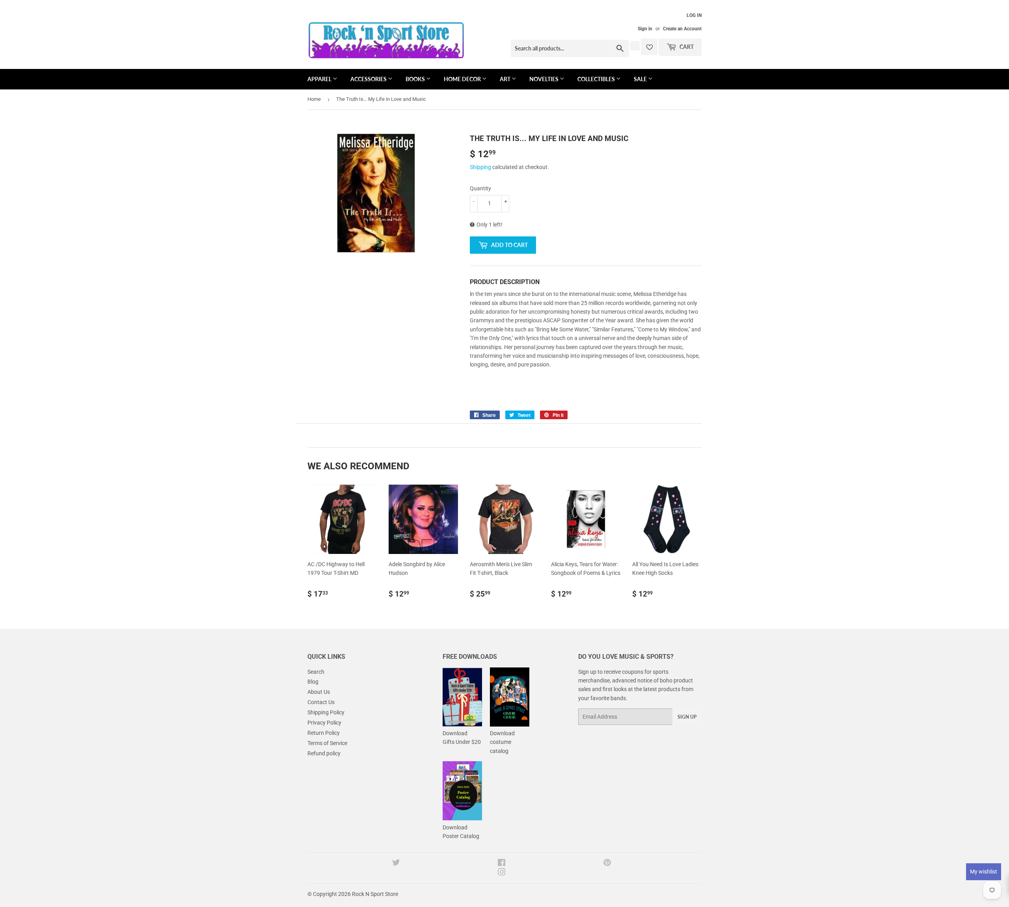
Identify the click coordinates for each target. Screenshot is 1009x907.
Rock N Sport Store (375, 894)
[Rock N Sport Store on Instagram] (502, 873)
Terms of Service (327, 743)
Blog (312, 681)
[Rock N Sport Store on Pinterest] (607, 864)
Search (315, 672)
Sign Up (687, 717)
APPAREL (320, 79)
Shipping (480, 167)
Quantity (480, 188)
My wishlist (983, 871)
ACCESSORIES (369, 79)
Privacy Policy (324, 722)
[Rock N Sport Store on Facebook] (501, 864)
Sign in (645, 29)
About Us (318, 692)
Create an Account (682, 29)
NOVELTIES (544, 79)
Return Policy (323, 733)
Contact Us (321, 702)
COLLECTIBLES (596, 79)
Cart (686, 46)
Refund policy (324, 753)
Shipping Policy (325, 712)
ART (506, 79)
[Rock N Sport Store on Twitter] (396, 864)
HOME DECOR (463, 79)
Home (314, 99)
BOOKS (416, 79)
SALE (641, 79)
